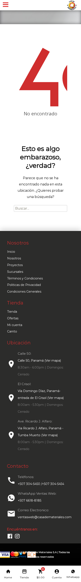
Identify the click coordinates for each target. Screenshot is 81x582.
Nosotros (14, 258)
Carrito (12, 331)
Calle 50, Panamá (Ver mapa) (39, 360)
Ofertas (12, 318)
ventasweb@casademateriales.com (44, 517)
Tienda (12, 312)
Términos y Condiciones (25, 278)
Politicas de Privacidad (24, 285)
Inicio (11, 252)
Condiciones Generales (24, 291)
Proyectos (15, 265)
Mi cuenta (14, 325)
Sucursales (15, 272)
